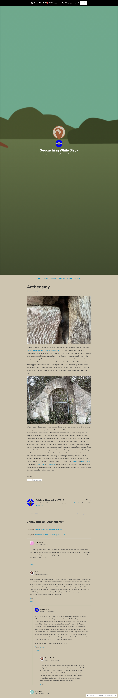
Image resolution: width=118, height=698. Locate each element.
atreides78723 (44, 609)
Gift (83, 3)
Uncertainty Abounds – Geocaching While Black (50, 535)
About (69, 278)
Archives (62, 278)
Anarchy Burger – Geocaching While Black (48, 529)
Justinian (76, 461)
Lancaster (41, 464)
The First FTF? (32, 514)
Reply (33, 564)
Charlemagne (85, 461)
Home (40, 278)
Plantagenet (51, 464)
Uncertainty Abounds (83, 514)
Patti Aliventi (39, 572)
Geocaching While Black (59, 150)
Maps (46, 278)
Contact (53, 278)
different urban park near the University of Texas (43, 350)
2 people (42, 647)
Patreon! (77, 278)
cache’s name (31, 362)
